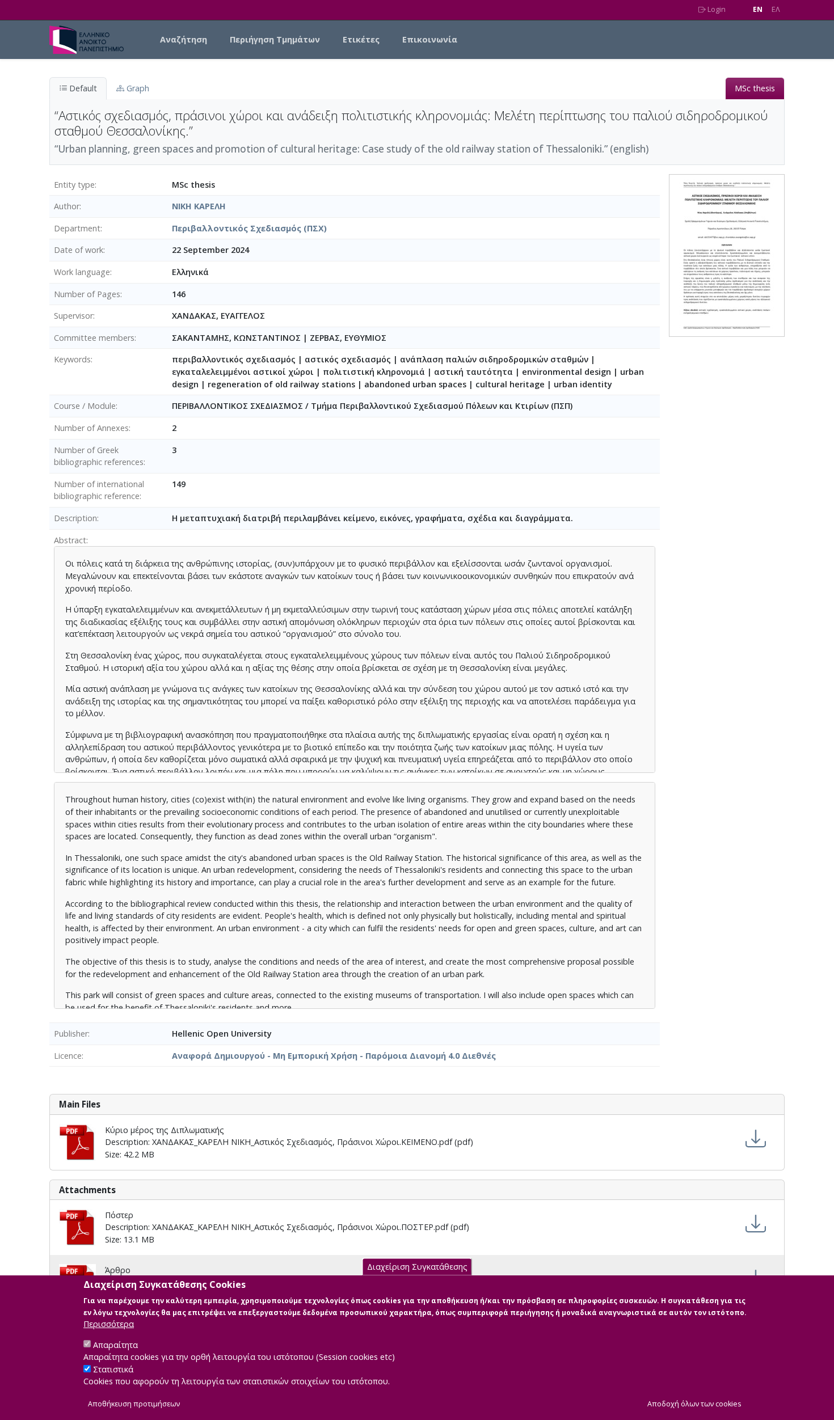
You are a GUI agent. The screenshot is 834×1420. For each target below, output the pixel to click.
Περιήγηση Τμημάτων (275, 39)
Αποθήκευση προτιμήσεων (134, 1404)
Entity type (74, 184)
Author (66, 206)
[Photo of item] (727, 254)
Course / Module (85, 405)
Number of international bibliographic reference (99, 490)
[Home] (91, 40)
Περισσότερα (108, 1323)
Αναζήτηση (183, 39)
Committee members (94, 337)
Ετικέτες (361, 39)
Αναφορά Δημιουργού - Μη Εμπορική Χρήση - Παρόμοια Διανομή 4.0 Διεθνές (334, 1055)
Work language (82, 272)
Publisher (71, 1033)
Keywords (72, 359)
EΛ (776, 9)
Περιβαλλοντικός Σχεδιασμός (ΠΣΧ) (249, 228)
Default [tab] (82, 88)
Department (77, 228)
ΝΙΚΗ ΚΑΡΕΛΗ (199, 206)
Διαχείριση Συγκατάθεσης (417, 1266)
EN (758, 9)
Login (716, 9)
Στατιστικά (113, 1369)
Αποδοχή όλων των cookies (694, 1404)
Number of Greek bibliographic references (99, 456)
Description (75, 518)
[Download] (755, 1139)
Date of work (78, 249)
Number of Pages (87, 294)
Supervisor (73, 315)
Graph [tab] (136, 88)
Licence (68, 1055)
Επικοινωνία (429, 39)
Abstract (70, 540)
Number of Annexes (91, 427)
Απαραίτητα (115, 1344)
